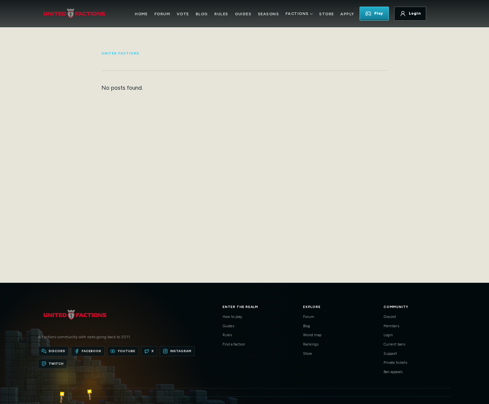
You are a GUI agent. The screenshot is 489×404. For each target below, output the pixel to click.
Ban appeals (393, 372)
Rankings (310, 344)
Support (390, 354)
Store (326, 14)
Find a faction (234, 344)
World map (312, 335)
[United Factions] (74, 13)
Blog (202, 14)
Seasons (268, 14)
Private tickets (395, 362)
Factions (296, 13)
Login (388, 335)
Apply (347, 14)
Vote (183, 14)
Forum (162, 14)
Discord (390, 317)
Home (141, 14)
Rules (221, 14)
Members (391, 326)
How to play (232, 317)
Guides (243, 14)
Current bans (394, 344)
